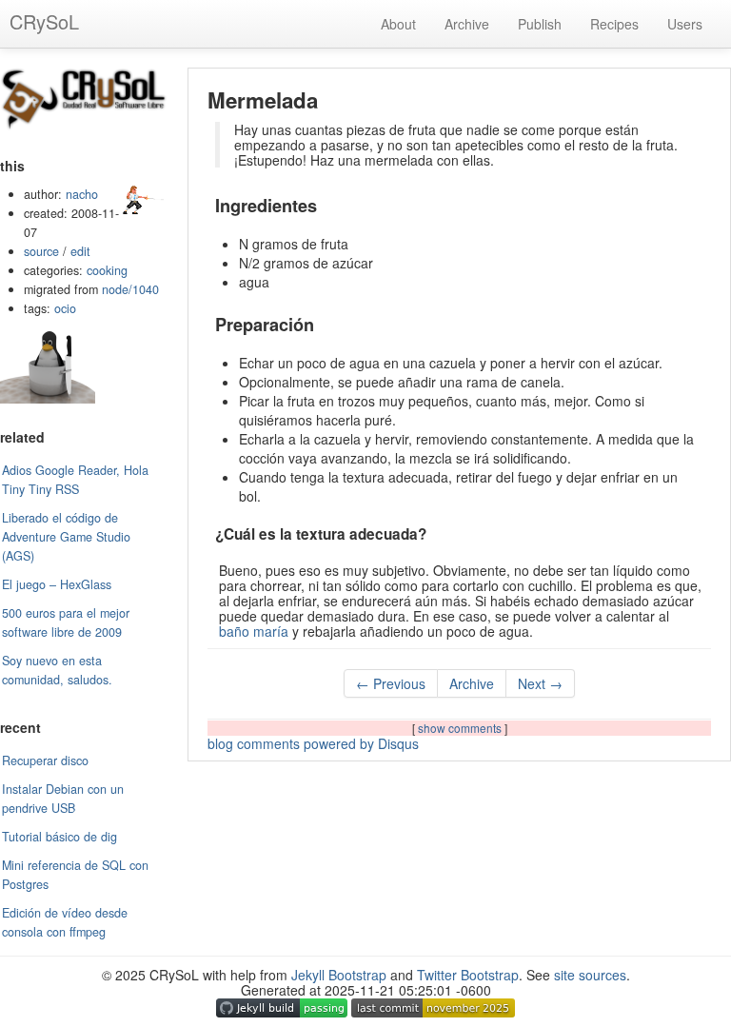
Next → (540, 683)
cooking (107, 270)
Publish (540, 23)
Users (684, 23)
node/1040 (130, 289)
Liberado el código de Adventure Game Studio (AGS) (66, 536)
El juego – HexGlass (56, 584)
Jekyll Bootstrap (338, 974)
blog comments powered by (313, 743)
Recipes (614, 23)
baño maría (253, 631)
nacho (82, 194)
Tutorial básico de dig (59, 836)
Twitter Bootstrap (468, 974)
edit (80, 251)
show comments (461, 728)
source (41, 251)
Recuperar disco (45, 760)
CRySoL (44, 21)
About (398, 23)
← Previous (390, 683)
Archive (467, 23)
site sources (590, 974)
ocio (65, 308)
